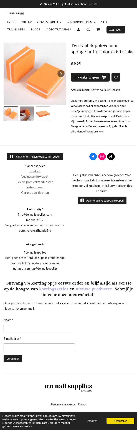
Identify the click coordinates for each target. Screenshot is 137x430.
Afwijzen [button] (92, 420)
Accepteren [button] (120, 420)
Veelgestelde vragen (35, 176)
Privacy (82, 404)
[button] (11, 113)
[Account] (78, 29)
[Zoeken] (88, 29)
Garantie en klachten (35, 192)
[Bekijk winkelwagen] (98, 29)
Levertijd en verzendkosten (35, 182)
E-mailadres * (12, 338)
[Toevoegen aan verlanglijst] (115, 77)
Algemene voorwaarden (63, 404)
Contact (34, 171)
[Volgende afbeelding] (61, 73)
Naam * (8, 320)
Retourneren (35, 187)
